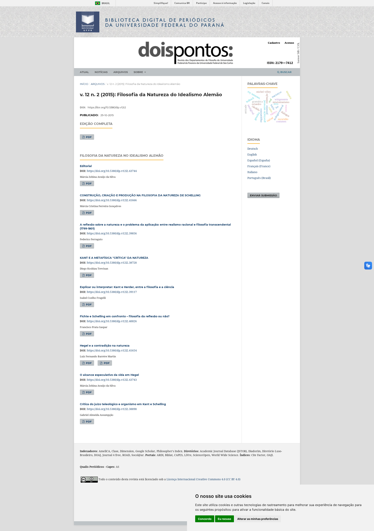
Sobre (139, 72)
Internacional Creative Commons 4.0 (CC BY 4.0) (208, 479)
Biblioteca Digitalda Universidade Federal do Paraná (165, 22)
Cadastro (274, 42)
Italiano (252, 172)
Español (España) (258, 160)
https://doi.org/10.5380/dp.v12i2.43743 (112, 380)
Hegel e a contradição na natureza (105, 345)
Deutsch (252, 148)
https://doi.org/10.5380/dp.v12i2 (107, 107)
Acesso (289, 42)
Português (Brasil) (259, 178)
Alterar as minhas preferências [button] (257, 518)
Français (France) (258, 166)
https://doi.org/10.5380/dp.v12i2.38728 (112, 262)
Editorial (86, 166)
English (252, 154)
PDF (88, 137)
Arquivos (120, 72)
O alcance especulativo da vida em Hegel (109, 375)
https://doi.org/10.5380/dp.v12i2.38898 (112, 409)
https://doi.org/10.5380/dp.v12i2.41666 (112, 200)
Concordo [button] (205, 518)
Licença (172, 479)
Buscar (286, 72)
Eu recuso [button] (224, 518)
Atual (84, 72)
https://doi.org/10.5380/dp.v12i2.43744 (112, 171)
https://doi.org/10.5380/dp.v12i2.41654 (112, 350)
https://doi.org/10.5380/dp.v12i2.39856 (112, 233)
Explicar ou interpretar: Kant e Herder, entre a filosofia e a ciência (127, 287)
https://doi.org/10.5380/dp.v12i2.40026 (112, 321)
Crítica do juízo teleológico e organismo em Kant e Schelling (123, 404)
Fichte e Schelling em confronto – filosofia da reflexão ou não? (124, 316)
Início (84, 83)
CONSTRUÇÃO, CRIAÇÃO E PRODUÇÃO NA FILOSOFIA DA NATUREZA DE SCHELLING (140, 195)
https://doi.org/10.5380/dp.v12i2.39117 (112, 292)
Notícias (101, 72)
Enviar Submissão (263, 195)
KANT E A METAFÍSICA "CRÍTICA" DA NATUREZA (114, 258)
